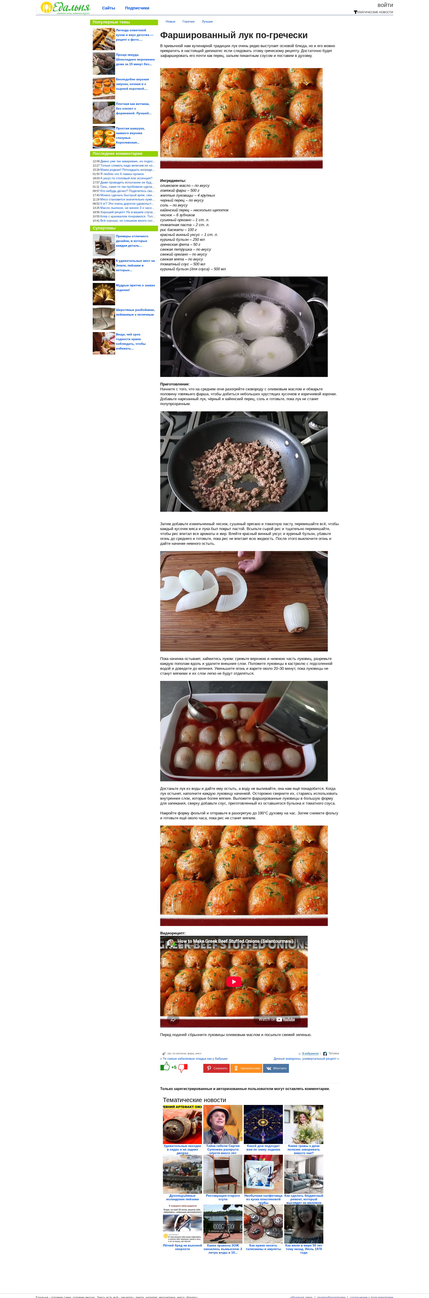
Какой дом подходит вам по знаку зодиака (263, 1147)
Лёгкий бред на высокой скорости (182, 1247)
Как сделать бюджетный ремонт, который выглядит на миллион (303, 1199)
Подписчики (137, 8)
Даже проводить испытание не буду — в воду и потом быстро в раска (151, 182)
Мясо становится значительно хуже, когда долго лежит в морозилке (149, 199)
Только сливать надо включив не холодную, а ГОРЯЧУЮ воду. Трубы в (152, 165)
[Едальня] (63, 13)
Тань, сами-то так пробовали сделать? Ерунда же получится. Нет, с (149, 186)
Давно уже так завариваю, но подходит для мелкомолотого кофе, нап (151, 161)
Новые (170, 21)
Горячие (189, 21)
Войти (385, 5)
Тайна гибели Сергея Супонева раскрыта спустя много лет (223, 1149)
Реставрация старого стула (223, 1197)
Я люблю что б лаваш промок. (122, 174)
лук (169, 1053)
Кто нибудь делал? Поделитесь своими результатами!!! (140, 191)
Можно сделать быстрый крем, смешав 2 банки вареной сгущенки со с (152, 195)
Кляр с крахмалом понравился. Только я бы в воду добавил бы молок (151, 216)
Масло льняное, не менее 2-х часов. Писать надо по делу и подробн (151, 208)
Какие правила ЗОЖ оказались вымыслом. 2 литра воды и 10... (223, 1249)
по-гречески (179, 1053)
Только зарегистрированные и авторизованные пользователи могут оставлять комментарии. (245, 1089)
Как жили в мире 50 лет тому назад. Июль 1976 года (303, 1249)
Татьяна (334, 1053)
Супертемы (104, 228)
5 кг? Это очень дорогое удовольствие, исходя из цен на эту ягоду (149, 203)
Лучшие (207, 21)
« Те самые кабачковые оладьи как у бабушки (193, 1058)
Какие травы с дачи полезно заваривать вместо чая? (304, 1149)
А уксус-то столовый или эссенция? (126, 178)
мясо (198, 1053)
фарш (190, 1053)
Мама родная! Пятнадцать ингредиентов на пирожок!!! (140, 169)
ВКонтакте (280, 1068)
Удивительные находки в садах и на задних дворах (182, 1149)
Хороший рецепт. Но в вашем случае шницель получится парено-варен (153, 212)
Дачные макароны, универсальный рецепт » (306, 1058)
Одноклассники (250, 1068)
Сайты (108, 8)
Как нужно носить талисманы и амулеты (263, 1247)
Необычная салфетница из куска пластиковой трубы (263, 1199)
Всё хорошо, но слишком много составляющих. (135, 220)
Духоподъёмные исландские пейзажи (182, 1197)
